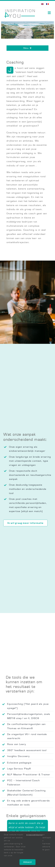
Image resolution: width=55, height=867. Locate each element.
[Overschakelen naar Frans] (47, 4)
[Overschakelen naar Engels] (42, 4)
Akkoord (27, 862)
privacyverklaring (34, 835)
